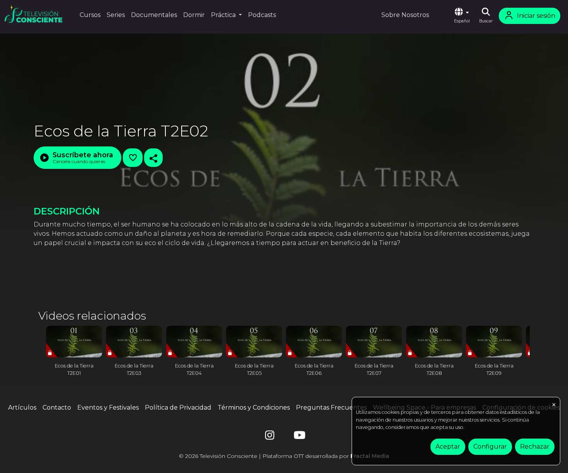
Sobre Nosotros (405, 15)
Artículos (22, 407)
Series (116, 15)
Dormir (194, 15)
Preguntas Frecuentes (331, 407)
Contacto (57, 407)
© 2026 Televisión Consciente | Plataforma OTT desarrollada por (284, 456)
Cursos (90, 15)
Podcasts (262, 15)
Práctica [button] (224, 15)
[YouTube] (298, 436)
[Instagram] (269, 436)
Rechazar (534, 446)
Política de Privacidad (178, 407)
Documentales (154, 15)
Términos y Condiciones (254, 407)
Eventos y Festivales (108, 407)
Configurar (490, 446)
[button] (462, 16)
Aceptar (447, 446)
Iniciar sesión (536, 15)
